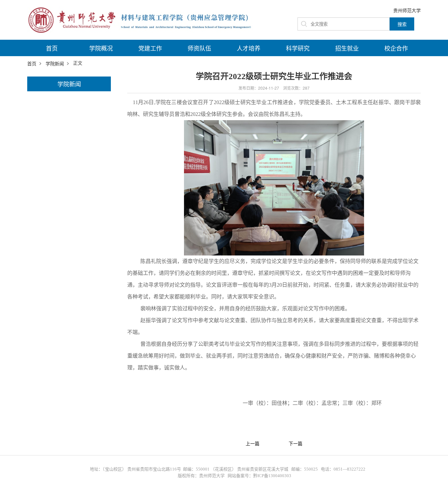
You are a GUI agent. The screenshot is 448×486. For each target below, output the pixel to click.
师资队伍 (199, 48)
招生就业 (347, 48)
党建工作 (150, 48)
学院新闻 (55, 63)
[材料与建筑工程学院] (142, 19)
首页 (52, 48)
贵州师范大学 (407, 10)
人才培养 (248, 48)
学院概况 (101, 48)
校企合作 (396, 48)
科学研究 (298, 48)
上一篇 (252, 443)
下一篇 (295, 443)
